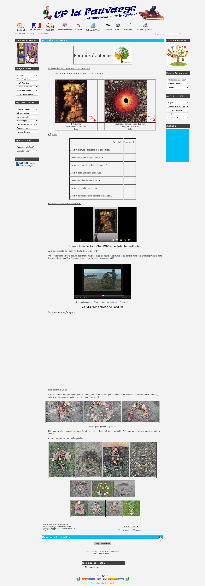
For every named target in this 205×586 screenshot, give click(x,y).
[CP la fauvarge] (103, 20)
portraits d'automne (54, 40)
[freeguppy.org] (88, 579)
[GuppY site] (78, 579)
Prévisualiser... (126, 530)
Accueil (29, 33)
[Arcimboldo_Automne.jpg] (71, 121)
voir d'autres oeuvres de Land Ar (102, 306)
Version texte (94, 568)
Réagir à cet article (102, 544)
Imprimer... (139, 530)
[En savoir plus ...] (116, 579)
